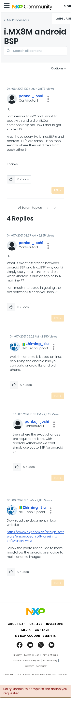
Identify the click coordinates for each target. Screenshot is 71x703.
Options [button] (57, 68)
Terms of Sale (49, 655)
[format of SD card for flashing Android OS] (54, 208)
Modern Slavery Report (26, 660)
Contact (42, 630)
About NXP (16, 624)
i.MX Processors (17, 20)
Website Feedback (36, 666)
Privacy (17, 655)
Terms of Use (31, 655)
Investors (54, 624)
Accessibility (49, 660)
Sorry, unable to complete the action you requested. (35, 691)
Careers (35, 624)
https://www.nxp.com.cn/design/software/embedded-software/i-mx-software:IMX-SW (35, 536)
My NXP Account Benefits (35, 636)
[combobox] (35, 50)
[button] (48, 99)
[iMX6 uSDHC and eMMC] (47, 208)
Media (26, 630)
